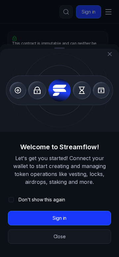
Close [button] (60, 236)
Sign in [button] (59, 218)
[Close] (110, 54)
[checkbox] (11, 199)
